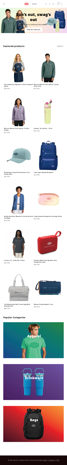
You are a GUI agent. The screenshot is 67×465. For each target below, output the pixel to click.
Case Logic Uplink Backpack (43, 172)
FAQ (57, 460)
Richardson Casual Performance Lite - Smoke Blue (17, 173)
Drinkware (34, 378)
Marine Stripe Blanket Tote (43, 304)
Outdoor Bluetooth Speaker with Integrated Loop (45, 261)
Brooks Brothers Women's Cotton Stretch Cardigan (18, 217)
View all (60, 46)
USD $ (58, 3)
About (45, 460)
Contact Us (51, 460)
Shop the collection (33, 29)
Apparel (34, 336)
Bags (34, 420)
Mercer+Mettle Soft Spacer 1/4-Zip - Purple (17, 129)
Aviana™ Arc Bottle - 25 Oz (43, 128)
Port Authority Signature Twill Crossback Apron (18, 85)
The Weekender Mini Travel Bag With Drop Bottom (17, 305)
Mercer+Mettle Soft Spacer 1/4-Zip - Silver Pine (46, 85)
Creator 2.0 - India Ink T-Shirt (14, 260)
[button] (4, 4)
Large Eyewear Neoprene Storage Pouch (48, 216)
